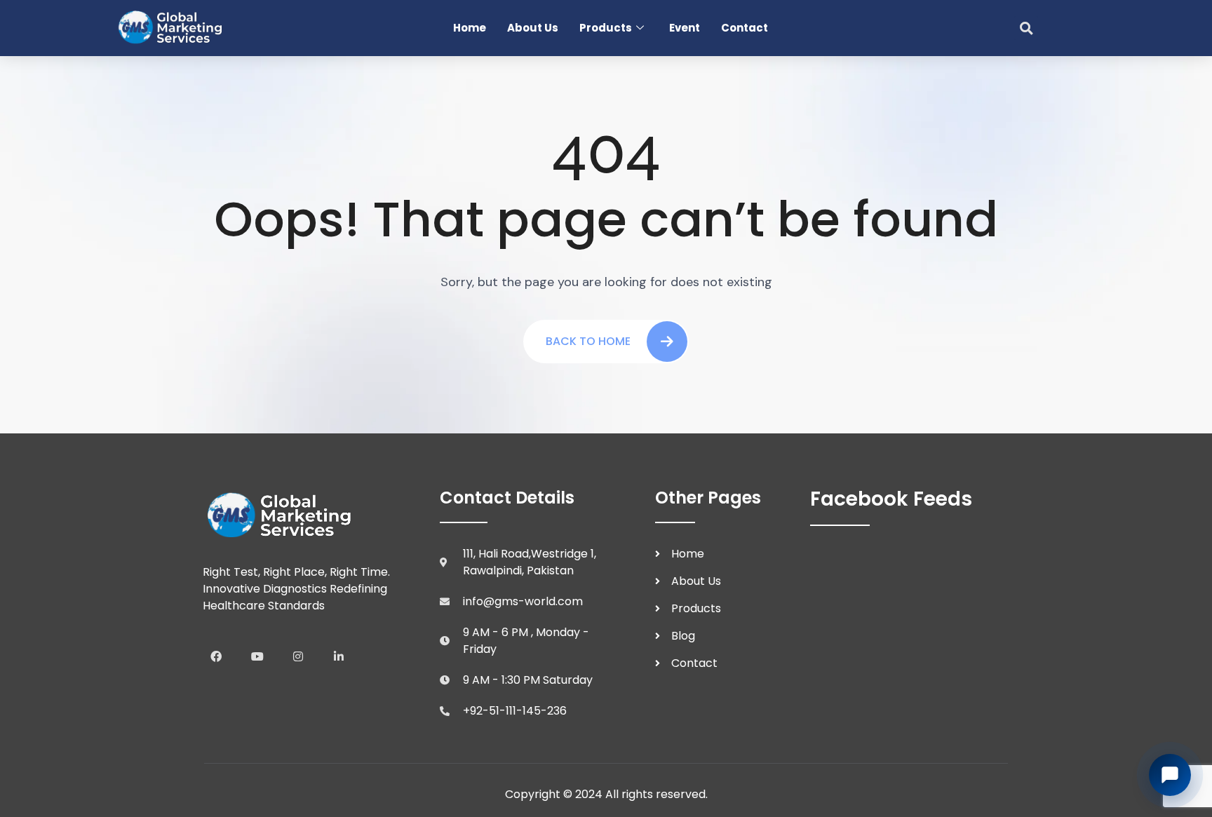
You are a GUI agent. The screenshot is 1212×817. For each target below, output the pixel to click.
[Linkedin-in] (338, 655)
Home (469, 27)
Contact (744, 27)
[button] (1026, 28)
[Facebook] (216, 655)
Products (605, 27)
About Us (532, 27)
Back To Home (588, 341)
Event (684, 27)
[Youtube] (256, 655)
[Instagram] (298, 655)
